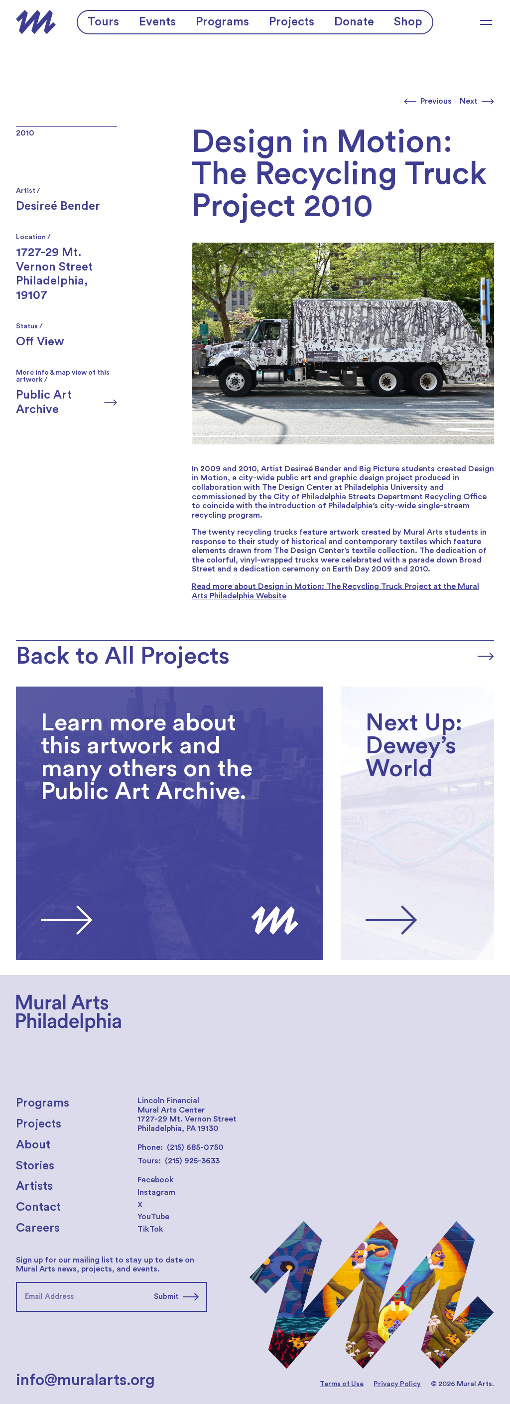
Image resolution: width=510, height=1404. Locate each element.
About (33, 1145)
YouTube (153, 1217)
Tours (103, 22)
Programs (222, 22)
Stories (35, 1166)
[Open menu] (486, 22)
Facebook (155, 1180)
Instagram (156, 1192)
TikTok (150, 1229)
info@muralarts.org (85, 1380)
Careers (38, 1228)
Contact (38, 1207)
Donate (354, 22)
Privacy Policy (397, 1384)
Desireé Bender (58, 206)
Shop (408, 22)
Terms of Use (342, 1384)
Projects (291, 22)
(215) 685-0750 (195, 1147)
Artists (34, 1186)
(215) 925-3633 (192, 1161)
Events (157, 22)
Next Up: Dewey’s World (386, 691)
